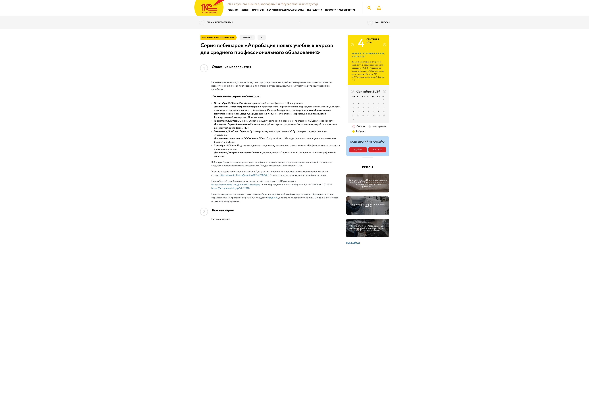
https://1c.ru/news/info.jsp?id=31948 (230, 188)
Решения (233, 10)
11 (363, 108)
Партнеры (258, 10)
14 (378, 108)
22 (384, 112)
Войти (358, 149)
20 (373, 112)
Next (386, 44)
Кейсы (245, 10)
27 (373, 116)
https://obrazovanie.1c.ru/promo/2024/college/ (235, 184)
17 (358, 112)
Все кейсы (353, 243)
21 (378, 112)
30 (353, 120)
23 (353, 116)
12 (368, 108)
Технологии (314, 10)
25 (363, 116)
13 (373, 108)
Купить (377, 149)
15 (383, 108)
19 (368, 112)
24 (358, 116)
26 (368, 116)
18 (363, 112)
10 (358, 108)
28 (378, 116)
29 (384, 116)
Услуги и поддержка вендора (285, 10)
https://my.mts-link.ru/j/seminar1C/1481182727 (244, 175)
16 (353, 112)
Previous (351, 44)
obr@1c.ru (272, 198)
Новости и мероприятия (340, 10)
